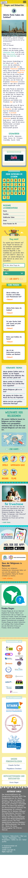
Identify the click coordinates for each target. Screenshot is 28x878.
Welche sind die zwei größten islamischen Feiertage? (12, 402)
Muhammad (14, 69)
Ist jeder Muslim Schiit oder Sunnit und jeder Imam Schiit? (13, 323)
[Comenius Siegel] (14, 723)
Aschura (22, 70)
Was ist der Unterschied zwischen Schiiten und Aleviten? (13, 352)
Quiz (23, 465)
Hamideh (11, 45)
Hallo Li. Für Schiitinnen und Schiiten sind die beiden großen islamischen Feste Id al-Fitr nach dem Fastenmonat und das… (9, 313)
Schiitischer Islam (8, 217)
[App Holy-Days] (14, 538)
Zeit (11, 102)
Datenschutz (15, 836)
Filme (13, 478)
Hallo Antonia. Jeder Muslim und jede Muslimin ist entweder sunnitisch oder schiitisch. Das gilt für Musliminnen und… (9, 328)
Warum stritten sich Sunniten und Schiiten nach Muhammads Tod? (13, 295)
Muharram (20, 72)
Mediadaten (13, 838)
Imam (5, 136)
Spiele (5, 465)
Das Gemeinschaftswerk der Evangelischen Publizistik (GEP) (12, 795)
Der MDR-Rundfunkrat (9, 824)
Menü (24, 2)
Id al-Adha (7, 140)
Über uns (23, 836)
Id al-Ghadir (12, 113)
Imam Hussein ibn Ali (10, 224)
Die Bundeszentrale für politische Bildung (14, 809)
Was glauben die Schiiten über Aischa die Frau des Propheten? (13, 396)
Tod (15, 63)
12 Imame (19, 138)
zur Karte (14, 449)
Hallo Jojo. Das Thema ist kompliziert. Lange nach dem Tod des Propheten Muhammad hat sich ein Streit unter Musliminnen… (9, 299)
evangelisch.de (6, 847)
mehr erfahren (8, 578)
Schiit (18, 140)
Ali (14, 138)
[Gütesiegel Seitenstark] (14, 707)
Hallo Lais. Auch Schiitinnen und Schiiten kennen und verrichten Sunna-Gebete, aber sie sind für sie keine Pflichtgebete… (9, 341)
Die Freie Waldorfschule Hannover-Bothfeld (13, 821)
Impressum (5, 836)
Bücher (5, 478)
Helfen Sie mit (16, 840)
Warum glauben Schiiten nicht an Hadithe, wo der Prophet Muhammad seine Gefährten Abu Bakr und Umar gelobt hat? (13, 375)
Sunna (10, 138)
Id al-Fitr (11, 136)
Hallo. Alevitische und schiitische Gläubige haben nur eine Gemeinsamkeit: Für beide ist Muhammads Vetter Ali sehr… (9, 357)
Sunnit (13, 140)
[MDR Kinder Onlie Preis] (14, 742)
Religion (6, 270)
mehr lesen (6, 522)
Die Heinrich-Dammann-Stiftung (12, 807)
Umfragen (14, 465)
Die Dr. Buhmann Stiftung (16, 811)
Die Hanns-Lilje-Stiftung (15, 805)
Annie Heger (14, 782)
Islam (14, 11)
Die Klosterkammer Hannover (11, 813)
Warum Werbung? (14, 152)
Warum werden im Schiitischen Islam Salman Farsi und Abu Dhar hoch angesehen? (13, 384)
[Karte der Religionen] (14, 439)
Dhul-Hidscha (7, 109)
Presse (5, 838)
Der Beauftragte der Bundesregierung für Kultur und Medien (13, 802)
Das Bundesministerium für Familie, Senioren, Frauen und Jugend (14, 798)
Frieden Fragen (8, 608)
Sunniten (6, 214)
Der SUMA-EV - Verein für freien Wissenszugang (13, 826)
